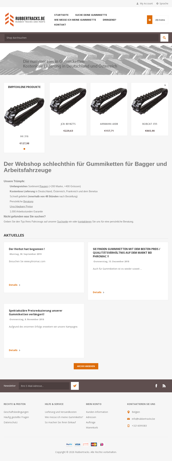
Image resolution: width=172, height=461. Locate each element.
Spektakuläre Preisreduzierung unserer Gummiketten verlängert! (35, 312)
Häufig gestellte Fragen (16, 417)
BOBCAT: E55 (149, 123)
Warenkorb (92, 427)
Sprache (164, 3)
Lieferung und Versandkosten (61, 411)
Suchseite (62, 221)
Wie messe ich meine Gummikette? (64, 417)
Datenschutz (10, 422)
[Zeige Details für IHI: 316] (24, 111)
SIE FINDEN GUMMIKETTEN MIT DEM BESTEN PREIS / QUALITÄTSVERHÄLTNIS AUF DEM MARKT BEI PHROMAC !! (126, 252)
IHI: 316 (24, 136)
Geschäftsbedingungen (16, 411)
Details (13, 284)
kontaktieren (85, 221)
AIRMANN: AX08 (109, 123)
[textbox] (82, 37)
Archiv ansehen (86, 366)
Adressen (91, 417)
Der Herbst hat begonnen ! (27, 249)
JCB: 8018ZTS (68, 123)
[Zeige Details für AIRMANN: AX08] (108, 101)
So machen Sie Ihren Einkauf (60, 422)
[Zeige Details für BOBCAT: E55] (149, 101)
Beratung (28, 201)
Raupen (43, 186)
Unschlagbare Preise (21, 206)
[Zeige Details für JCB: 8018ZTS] (68, 101)
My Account (146, 3)
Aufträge (90, 422)
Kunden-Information (97, 411)
